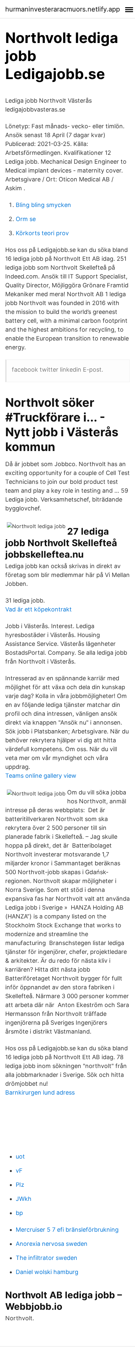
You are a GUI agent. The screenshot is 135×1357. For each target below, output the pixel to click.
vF (19, 1170)
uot (20, 1156)
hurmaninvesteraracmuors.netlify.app (62, 9)
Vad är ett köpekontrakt (38, 609)
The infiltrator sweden (46, 1257)
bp (19, 1212)
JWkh (23, 1198)
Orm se (26, 219)
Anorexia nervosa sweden (51, 1243)
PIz (20, 1184)
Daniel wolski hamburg (47, 1271)
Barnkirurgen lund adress (40, 1092)
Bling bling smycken (43, 204)
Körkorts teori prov (42, 233)
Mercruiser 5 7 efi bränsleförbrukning (67, 1229)
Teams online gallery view (40, 775)
